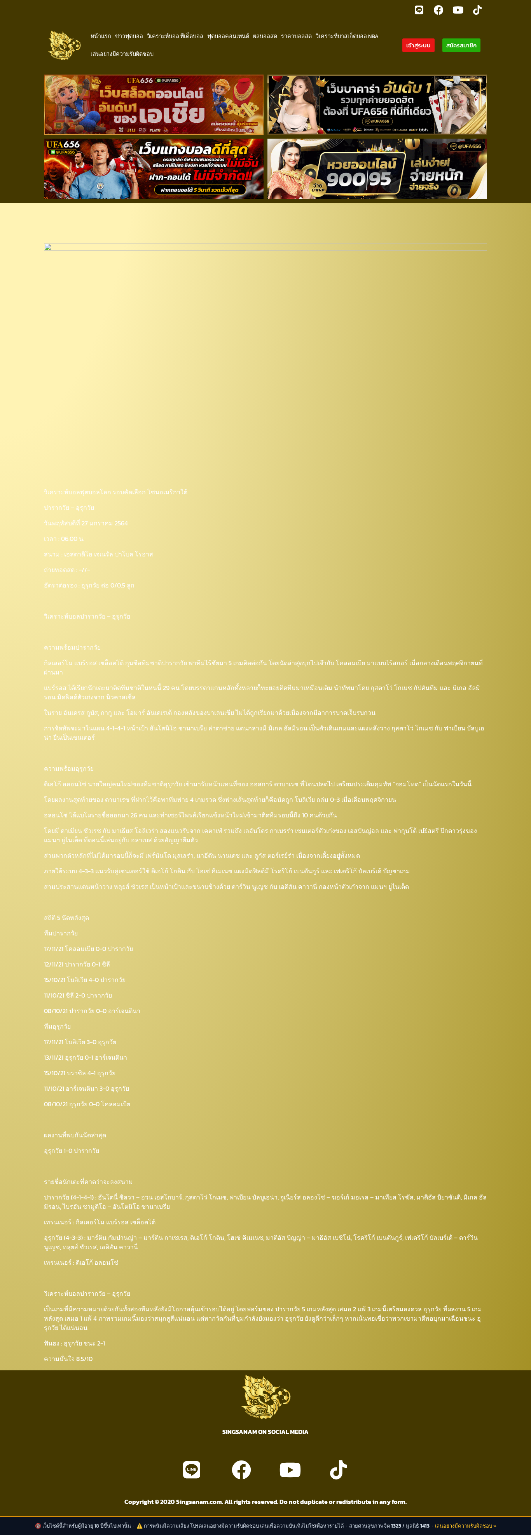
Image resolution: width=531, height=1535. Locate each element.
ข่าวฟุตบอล (129, 36)
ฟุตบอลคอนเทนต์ (228, 36)
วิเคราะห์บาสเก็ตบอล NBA (347, 36)
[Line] (419, 9)
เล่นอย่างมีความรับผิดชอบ (122, 54)
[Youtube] (458, 9)
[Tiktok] (477, 9)
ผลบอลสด (265, 36)
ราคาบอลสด (296, 36)
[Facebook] (438, 9)
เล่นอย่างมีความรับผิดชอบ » (465, 1526)
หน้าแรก (101, 36)
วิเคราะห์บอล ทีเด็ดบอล (175, 36)
